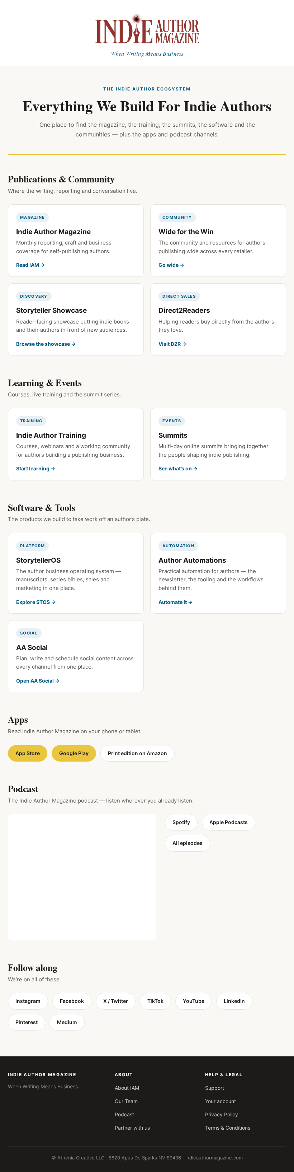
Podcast (124, 1114)
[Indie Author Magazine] (147, 27)
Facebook (72, 1001)
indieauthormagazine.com (214, 1158)
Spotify (181, 822)
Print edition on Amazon (137, 753)
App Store (27, 753)
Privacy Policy (221, 1114)
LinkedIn (234, 1001)
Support (214, 1088)
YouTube (193, 1001)
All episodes (187, 843)
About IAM (127, 1088)
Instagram (28, 1001)
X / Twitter (115, 1001)
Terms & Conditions (227, 1128)
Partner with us (132, 1128)
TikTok (155, 1001)
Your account (220, 1101)
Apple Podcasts (228, 822)
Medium (67, 1022)
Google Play (74, 753)
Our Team (126, 1101)
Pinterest (26, 1022)
